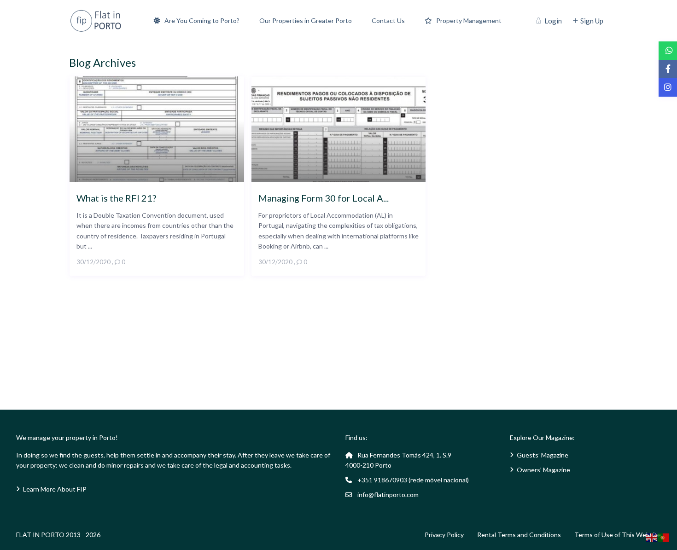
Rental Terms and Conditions (519, 534)
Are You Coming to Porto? (201, 20)
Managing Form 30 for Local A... (323, 197)
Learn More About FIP (55, 489)
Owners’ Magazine (543, 470)
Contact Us (388, 20)
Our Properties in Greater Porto (305, 20)
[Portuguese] (664, 537)
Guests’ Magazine (542, 455)
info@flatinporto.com (388, 494)
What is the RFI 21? (116, 197)
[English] (652, 537)
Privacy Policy (444, 534)
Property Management (469, 20)
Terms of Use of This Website (617, 534)
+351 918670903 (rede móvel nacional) (413, 480)
